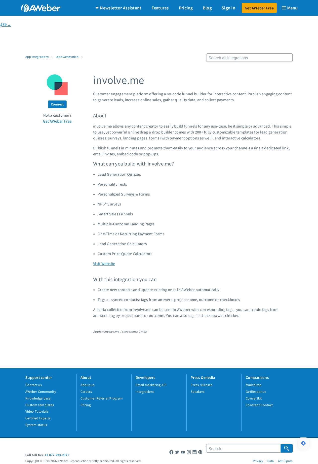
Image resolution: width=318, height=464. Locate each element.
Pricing (186, 8)
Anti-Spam (285, 461)
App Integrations (36, 57)
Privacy (258, 461)
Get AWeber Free (259, 7)
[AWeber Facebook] (171, 452)
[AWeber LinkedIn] (195, 452)
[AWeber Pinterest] (200, 452)
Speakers (197, 391)
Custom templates (39, 405)
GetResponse (256, 391)
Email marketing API (151, 385)
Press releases (201, 385)
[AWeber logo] (37, 8)
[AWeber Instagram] (189, 452)
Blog (207, 8)
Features (160, 8)
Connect (57, 104)
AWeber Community (40, 391)
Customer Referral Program (101, 398)
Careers (86, 391)
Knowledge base (38, 398)
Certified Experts (37, 418)
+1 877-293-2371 (57, 455)
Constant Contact (259, 405)
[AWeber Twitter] (177, 452)
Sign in (228, 8)
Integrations (145, 391)
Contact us (33, 385)
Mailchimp (253, 385)
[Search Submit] (287, 448)
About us (87, 385)
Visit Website (104, 263)
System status (36, 425)
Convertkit (254, 398)
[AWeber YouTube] (183, 452)
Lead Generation (67, 57)
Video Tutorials (36, 411)
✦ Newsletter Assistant (118, 8)
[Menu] (289, 8)
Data (270, 461)
